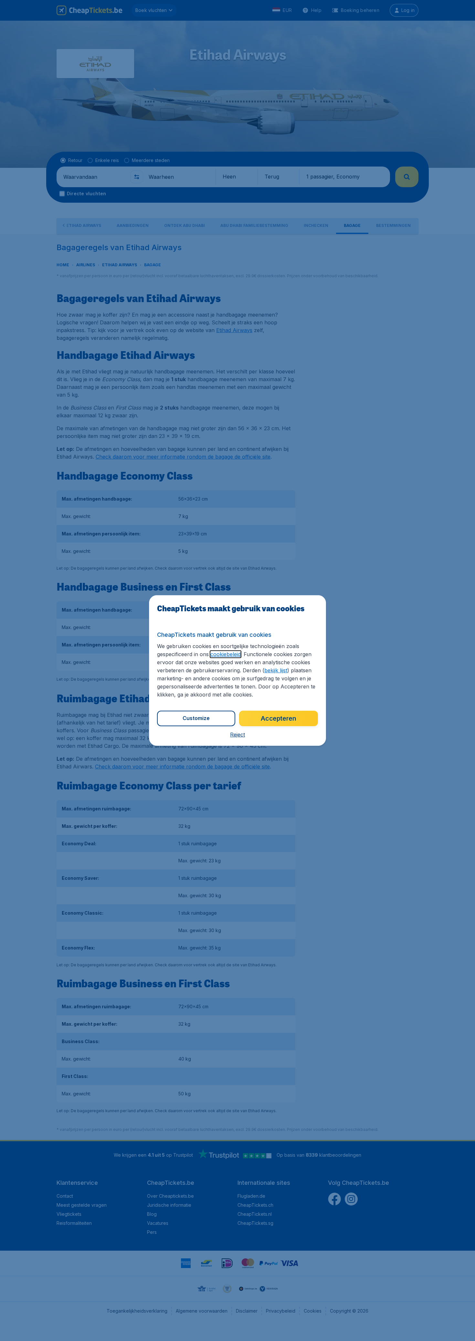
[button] (237, 734)
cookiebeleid (225, 654)
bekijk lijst (275, 670)
